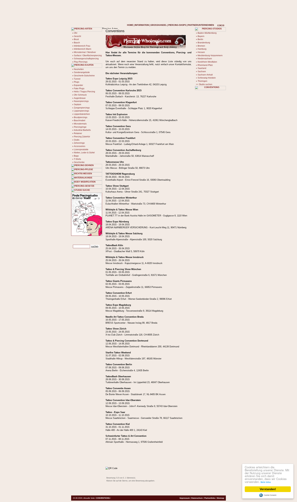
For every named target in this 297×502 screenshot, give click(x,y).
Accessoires (79, 146)
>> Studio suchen (204, 84)
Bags (76, 156)
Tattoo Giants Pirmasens (119, 281)
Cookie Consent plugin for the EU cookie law (267, 495)
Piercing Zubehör (82, 136)
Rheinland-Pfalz (205, 65)
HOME (130, 25)
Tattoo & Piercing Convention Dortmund (127, 340)
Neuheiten (79, 69)
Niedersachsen (205, 58)
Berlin (200, 39)
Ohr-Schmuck (80, 95)
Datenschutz (197, 498)
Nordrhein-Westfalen (207, 62)
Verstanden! (268, 489)
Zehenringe (79, 143)
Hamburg (202, 49)
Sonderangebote (82, 72)
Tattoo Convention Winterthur (121, 197)
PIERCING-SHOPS (177, 25)
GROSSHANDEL (159, 25)
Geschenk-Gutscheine (84, 75)
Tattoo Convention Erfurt (119, 293)
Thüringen (202, 81)
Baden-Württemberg (207, 33)
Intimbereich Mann (82, 49)
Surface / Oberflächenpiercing (88, 55)
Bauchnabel (79, 120)
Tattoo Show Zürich (116, 328)
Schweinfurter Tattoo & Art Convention (126, 436)
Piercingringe (80, 127)
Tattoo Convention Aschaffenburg (123, 150)
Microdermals (80, 124)
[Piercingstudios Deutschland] (86, 235)
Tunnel (77, 79)
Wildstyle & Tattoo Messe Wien (122, 209)
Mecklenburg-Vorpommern (210, 55)
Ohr (75, 33)
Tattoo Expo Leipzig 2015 (119, 78)
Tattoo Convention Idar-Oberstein (123, 400)
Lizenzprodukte (81, 149)
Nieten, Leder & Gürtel (84, 152)
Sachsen (202, 71)
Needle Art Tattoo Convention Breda (125, 317)
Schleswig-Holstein (207, 78)
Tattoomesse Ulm (115, 162)
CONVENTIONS (103, 498)
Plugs (76, 82)
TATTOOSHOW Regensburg (120, 174)
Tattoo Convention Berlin (119, 364)
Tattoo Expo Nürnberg (117, 221)
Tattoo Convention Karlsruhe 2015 (123, 90)
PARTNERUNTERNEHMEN (201, 25)
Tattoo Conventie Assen (118, 388)
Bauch (77, 42)
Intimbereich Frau (82, 46)
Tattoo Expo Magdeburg (118, 305)
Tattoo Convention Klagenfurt (121, 102)
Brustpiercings (80, 117)
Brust (76, 39)
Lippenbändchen (82, 114)
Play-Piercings (80, 62)
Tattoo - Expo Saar (115, 412)
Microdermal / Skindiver (85, 52)
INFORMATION (142, 25)
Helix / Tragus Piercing (84, 91)
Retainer (78, 133)
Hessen (201, 52)
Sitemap (220, 498)
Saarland (202, 68)
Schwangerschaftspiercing (86, 58)
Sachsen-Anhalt (205, 75)
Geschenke (79, 162)
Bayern (201, 36)
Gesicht (77, 36)
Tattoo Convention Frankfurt (120, 138)
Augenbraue (80, 98)
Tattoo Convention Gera (118, 126)
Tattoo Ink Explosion (117, 114)
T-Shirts (77, 159)
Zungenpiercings (82, 108)
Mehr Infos (266, 482)
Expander (78, 85)
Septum (77, 104)
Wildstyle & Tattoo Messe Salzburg (124, 233)
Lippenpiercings (81, 111)
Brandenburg (204, 42)
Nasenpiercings (81, 101)
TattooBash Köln (114, 245)
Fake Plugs (79, 88)
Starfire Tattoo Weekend (118, 352)
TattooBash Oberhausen (118, 376)
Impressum (185, 498)
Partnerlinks (209, 498)
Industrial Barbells (82, 130)
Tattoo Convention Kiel (118, 424)
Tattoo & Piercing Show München (123, 269)
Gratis (76, 140)
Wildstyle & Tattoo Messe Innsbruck (125, 257)
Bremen (201, 46)
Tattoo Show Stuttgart (117, 186)
